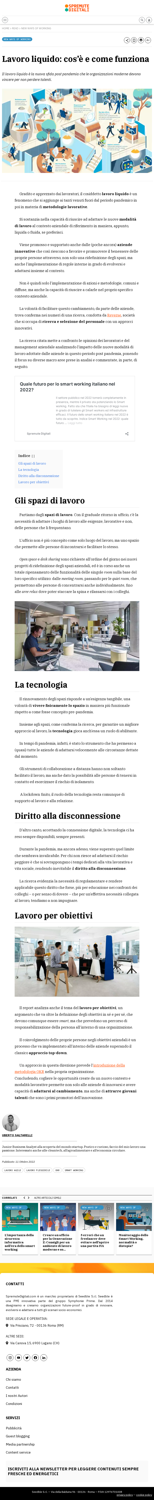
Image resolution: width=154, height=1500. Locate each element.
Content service (18, 1452)
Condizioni (14, 1403)
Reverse (114, 315)
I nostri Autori (16, 1395)
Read (15, 28)
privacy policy (125, 1495)
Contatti (12, 1387)
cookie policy (144, 1495)
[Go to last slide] (24, 1197)
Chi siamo (13, 1379)
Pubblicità (14, 1428)
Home (5, 28)
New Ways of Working (36, 28)
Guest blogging (18, 1436)
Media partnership (20, 1444)
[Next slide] (28, 1197)
